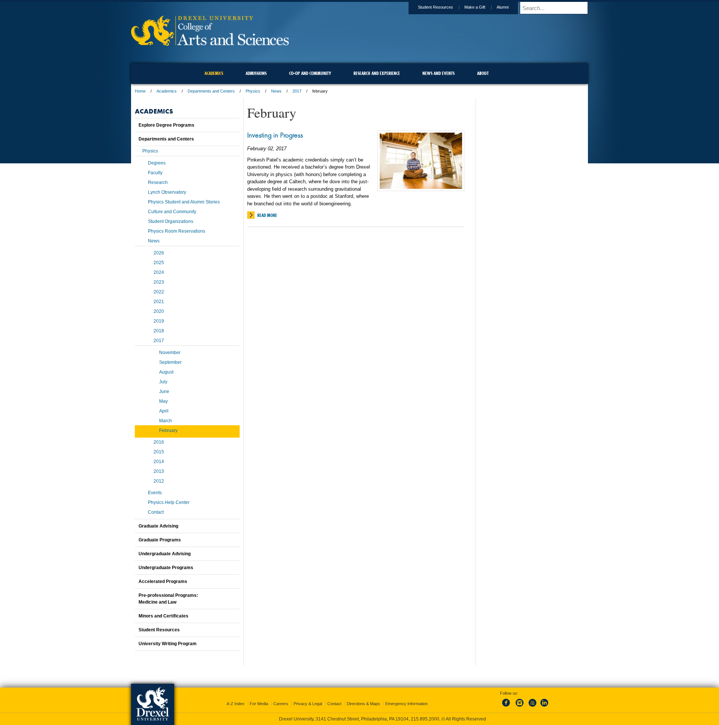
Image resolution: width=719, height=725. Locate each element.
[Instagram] (519, 707)
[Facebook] (507, 707)
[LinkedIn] (544, 707)
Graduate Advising (158, 526)
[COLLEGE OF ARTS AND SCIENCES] (210, 43)
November (169, 352)
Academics (167, 91)
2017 (296, 91)
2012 (159, 481)
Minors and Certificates (163, 616)
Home (140, 91)
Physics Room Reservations (176, 231)
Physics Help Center (168, 502)
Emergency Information (406, 703)
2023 (159, 282)
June (164, 391)
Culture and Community (172, 211)
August (166, 372)
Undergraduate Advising (165, 553)
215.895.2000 (425, 719)
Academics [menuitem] (213, 73)
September (170, 362)
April (164, 411)
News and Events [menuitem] (438, 73)
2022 (159, 291)
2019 (159, 321)
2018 (159, 330)
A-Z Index (236, 703)
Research (158, 182)
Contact (156, 512)
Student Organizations (170, 221)
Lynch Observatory (167, 192)
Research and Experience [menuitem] (377, 73)
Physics (253, 91)
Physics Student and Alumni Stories (184, 202)
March (165, 420)
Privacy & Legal (308, 703)
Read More (267, 215)
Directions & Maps (363, 703)
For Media (259, 703)
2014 (159, 461)
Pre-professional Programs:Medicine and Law (168, 599)
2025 (159, 262)
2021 (159, 301)
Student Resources (435, 7)
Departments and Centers (211, 91)
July (163, 381)
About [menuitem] (483, 73)
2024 (159, 272)
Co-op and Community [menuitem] (310, 73)
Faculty (155, 172)
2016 (159, 442)
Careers (280, 703)
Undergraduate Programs (166, 567)
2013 (159, 471)
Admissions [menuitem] (256, 73)
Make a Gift (474, 7)
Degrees (157, 163)
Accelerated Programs (163, 581)
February (168, 430)
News (276, 91)
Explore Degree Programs (166, 125)
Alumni (503, 7)
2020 (159, 311)
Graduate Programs (160, 540)
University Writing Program (168, 643)
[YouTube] (532, 707)
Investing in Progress (275, 134)
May (163, 401)
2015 (159, 451)
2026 (159, 253)
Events (155, 492)
